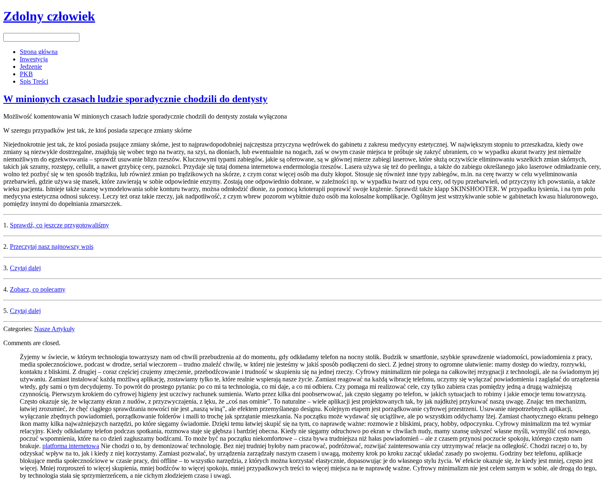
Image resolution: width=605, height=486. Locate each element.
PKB (26, 73)
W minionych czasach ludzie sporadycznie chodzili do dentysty (135, 98)
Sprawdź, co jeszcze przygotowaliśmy (59, 225)
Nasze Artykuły (54, 328)
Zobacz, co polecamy (37, 289)
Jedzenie (31, 66)
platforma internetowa (70, 445)
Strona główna (39, 51)
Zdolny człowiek (49, 16)
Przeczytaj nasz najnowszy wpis (51, 246)
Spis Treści (34, 81)
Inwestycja (34, 59)
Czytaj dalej (25, 267)
